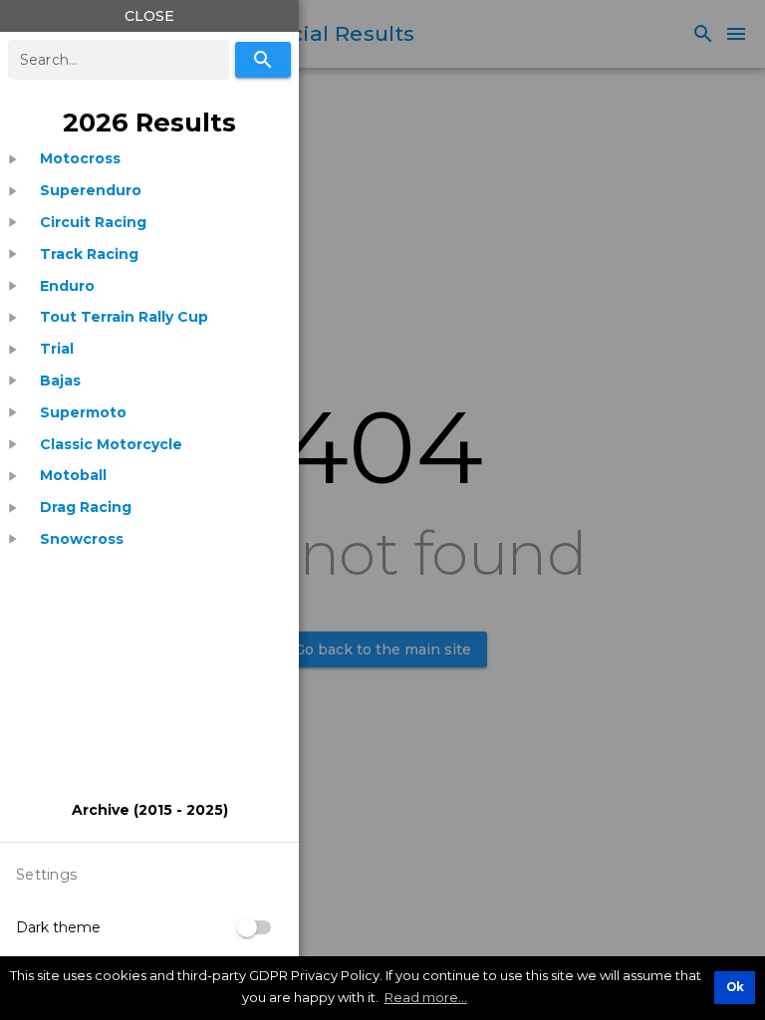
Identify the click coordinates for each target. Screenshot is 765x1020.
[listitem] (80, 158)
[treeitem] (149, 158)
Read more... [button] (425, 997)
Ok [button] (735, 987)
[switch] (255, 927)
